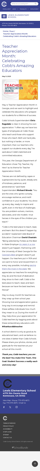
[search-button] (35, 3)
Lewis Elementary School (18, 16)
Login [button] (14, 9)
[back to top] (35, 464)
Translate (23, 9)
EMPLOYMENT (34, 9)
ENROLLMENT (7, 9)
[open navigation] (4, 16)
